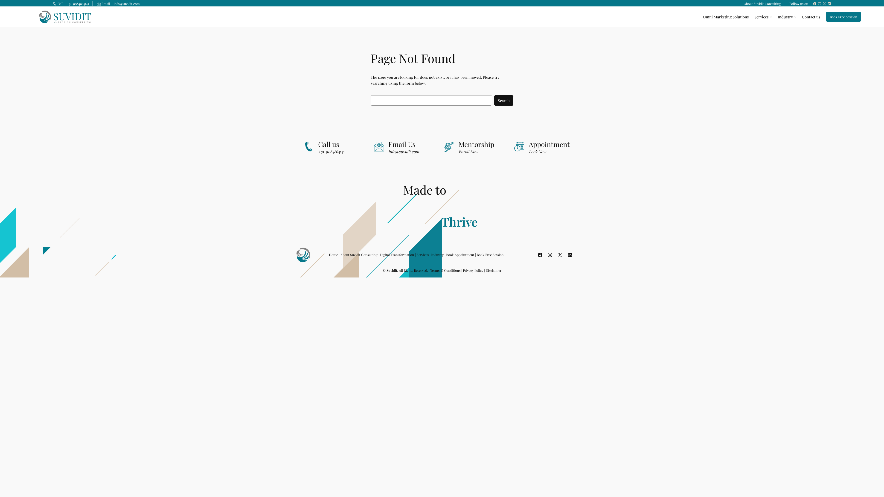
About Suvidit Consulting (762, 3)
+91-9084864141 (78, 3)
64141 (331, 151)
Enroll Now (468, 151)
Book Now (537, 151)
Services (423, 254)
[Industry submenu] (795, 17)
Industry (437, 254)
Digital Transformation (397, 254)
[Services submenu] (771, 17)
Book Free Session (843, 16)
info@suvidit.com (127, 3)
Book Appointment (460, 254)
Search (504, 100)
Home (333, 254)
